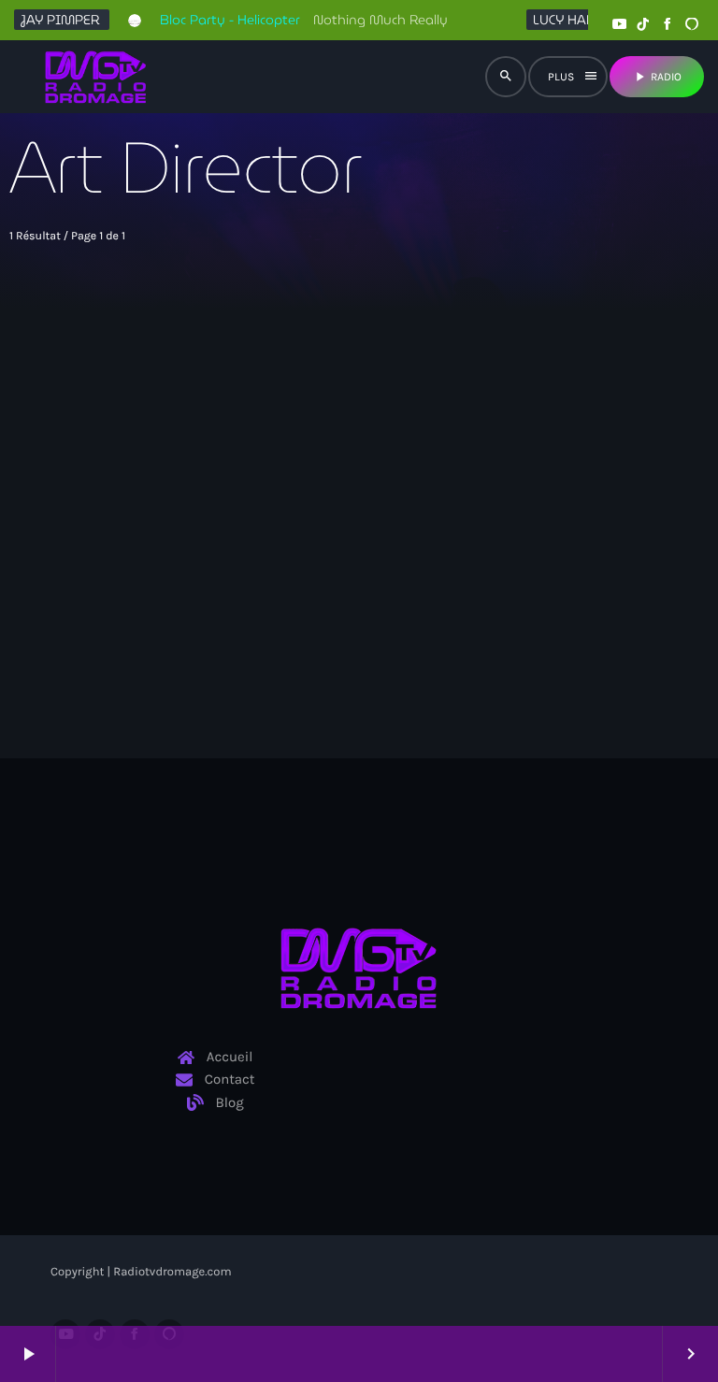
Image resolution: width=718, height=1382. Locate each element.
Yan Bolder (147, 558)
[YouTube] (618, 25)
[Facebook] (667, 25)
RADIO (657, 76)
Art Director (144, 523)
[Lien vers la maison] (96, 76)
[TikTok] (643, 25)
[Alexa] (691, 25)
